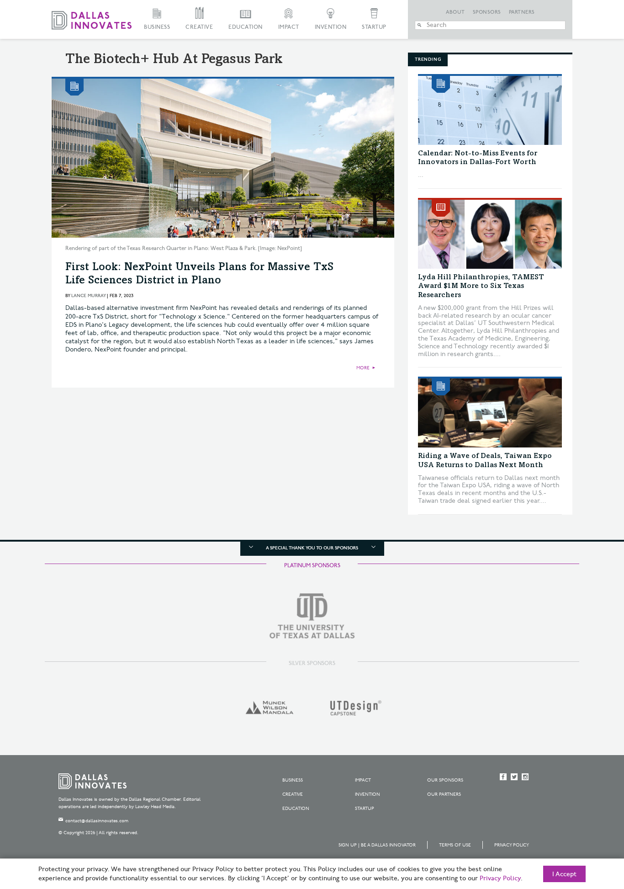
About (455, 12)
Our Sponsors (445, 780)
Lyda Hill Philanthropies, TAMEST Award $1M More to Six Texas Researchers (481, 286)
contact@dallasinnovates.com (96, 821)
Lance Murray (88, 295)
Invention (331, 27)
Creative (199, 27)
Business (157, 27)
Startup (374, 27)
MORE (363, 368)
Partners (522, 12)
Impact (288, 27)
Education (245, 27)
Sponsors (487, 12)
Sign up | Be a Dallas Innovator (377, 845)
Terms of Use (455, 845)
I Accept (564, 874)
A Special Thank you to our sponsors (312, 548)
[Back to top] (588, 830)
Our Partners (444, 794)
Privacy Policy (511, 845)
